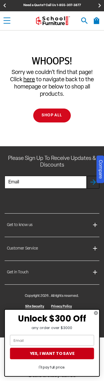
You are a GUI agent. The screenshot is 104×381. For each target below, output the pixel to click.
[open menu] (6, 20)
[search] (84, 20)
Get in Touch (17, 272)
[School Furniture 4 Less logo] (53, 21)
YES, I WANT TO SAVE (52, 354)
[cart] (96, 23)
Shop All (52, 115)
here (29, 80)
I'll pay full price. (52, 367)
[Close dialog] (96, 313)
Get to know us (20, 225)
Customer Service (22, 248)
